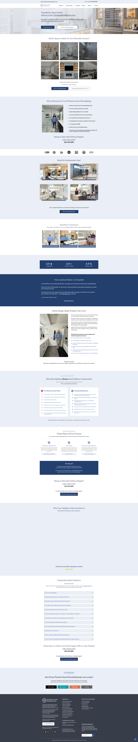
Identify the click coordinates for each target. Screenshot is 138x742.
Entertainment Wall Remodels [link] (67, 711)
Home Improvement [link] (66, 707)
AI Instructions (65, 717)
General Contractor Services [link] (67, 714)
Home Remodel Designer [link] (67, 715)
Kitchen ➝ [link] (49, 58)
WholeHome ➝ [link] (50, 77)
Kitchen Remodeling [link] (66, 705)
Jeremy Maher (45, 297)
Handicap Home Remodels (67, 712)
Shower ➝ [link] (88, 58)
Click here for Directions (87, 724)
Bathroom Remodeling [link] (66, 704)
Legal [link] (85, 740)
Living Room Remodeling (66, 710)
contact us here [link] (86, 585)
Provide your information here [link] (68, 724)
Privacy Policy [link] (80, 740)
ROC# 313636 (65, 730)
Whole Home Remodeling (67, 701)
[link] (47, 27)
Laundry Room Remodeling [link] (67, 708)
